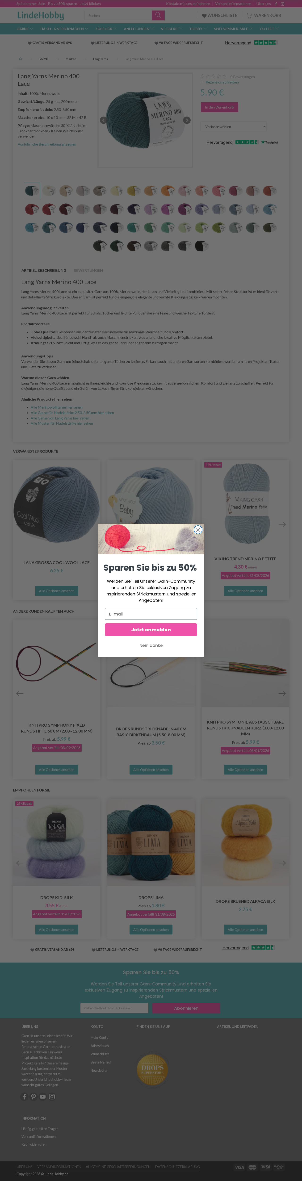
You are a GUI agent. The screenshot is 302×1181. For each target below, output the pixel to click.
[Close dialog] (198, 530)
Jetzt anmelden (151, 629)
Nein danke (151, 645)
